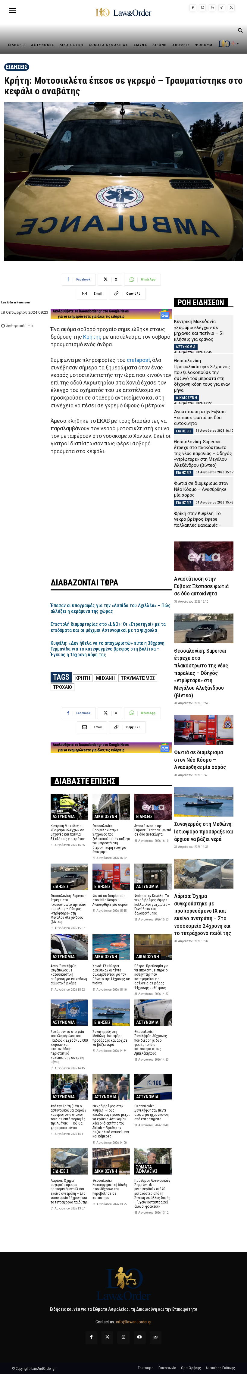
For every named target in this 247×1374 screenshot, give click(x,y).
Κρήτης (92, 337)
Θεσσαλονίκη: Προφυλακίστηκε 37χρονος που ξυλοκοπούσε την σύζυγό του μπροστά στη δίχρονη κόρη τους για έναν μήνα (111, 839)
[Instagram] (202, 8)
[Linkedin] (212, 8)
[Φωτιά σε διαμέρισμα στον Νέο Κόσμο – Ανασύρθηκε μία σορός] (111, 877)
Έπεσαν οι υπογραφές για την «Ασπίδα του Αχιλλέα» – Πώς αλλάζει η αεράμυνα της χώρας (110, 608)
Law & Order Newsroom (15, 302)
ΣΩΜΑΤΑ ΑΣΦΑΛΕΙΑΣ (147, 1169)
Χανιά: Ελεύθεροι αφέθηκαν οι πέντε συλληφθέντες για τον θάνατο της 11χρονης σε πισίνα (111, 975)
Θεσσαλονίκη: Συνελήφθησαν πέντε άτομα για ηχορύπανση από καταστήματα (151, 1112)
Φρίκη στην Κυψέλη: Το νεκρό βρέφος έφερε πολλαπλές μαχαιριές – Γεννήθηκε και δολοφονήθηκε (152, 904)
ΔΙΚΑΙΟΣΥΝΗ (105, 816)
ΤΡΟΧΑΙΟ (62, 687)
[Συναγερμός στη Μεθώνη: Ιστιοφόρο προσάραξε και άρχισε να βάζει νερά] (111, 1012)
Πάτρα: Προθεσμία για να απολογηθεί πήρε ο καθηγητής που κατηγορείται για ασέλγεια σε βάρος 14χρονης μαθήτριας (151, 977)
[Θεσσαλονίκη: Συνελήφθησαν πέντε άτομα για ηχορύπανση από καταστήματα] (153, 1087)
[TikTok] (221, 8)
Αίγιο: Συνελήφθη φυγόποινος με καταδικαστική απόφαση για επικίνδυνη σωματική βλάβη (69, 975)
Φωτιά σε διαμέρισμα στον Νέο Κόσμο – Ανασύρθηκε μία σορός (110, 900)
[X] (231, 8)
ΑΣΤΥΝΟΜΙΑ (63, 816)
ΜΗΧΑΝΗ (105, 678)
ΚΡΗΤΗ (82, 678)
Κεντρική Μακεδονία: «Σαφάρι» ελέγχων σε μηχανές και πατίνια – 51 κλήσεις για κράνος (68, 832)
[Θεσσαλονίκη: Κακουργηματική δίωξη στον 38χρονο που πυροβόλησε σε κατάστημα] (111, 1161)
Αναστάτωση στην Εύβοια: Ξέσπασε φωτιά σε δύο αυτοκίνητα (152, 830)
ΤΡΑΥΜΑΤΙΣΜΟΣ (138, 678)
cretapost (138, 360)
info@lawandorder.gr (134, 1321)
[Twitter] (107, 1337)
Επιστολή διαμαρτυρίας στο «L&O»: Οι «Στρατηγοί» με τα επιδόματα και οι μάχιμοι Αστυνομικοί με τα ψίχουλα (108, 627)
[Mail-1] (155, 1337)
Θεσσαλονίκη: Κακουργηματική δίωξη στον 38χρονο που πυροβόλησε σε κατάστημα (109, 1189)
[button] (240, 31)
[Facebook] (192, 8)
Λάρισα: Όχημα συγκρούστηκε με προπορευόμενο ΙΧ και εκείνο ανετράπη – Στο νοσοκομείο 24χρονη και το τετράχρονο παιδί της (69, 1191)
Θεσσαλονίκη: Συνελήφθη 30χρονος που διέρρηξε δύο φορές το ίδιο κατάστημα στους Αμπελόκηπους (150, 1043)
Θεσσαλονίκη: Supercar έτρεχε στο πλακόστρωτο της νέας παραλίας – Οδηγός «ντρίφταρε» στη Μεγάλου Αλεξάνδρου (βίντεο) (68, 909)
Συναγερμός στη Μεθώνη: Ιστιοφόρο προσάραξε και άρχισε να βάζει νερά (109, 1038)
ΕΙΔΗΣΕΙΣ (16, 67)
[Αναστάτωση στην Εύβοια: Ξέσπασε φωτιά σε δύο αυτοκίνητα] (153, 807)
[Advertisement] (111, 512)
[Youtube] (139, 1337)
